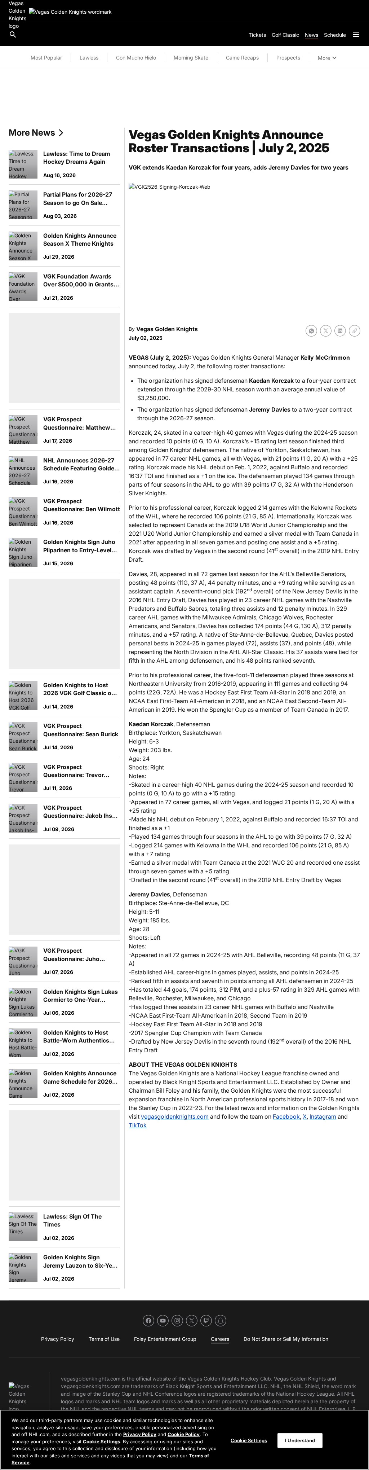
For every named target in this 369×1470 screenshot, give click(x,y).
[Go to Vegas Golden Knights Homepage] (70, 12)
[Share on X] (326, 331)
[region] (184, 1440)
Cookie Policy (184, 1434)
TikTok (138, 1125)
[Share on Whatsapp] (311, 331)
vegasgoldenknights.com (175, 1116)
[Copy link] (354, 331)
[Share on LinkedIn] (340, 331)
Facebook (286, 1116)
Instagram (323, 1116)
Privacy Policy (139, 1434)
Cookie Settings (101, 1441)
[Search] (13, 34)
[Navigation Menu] (356, 34)
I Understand (300, 1440)
